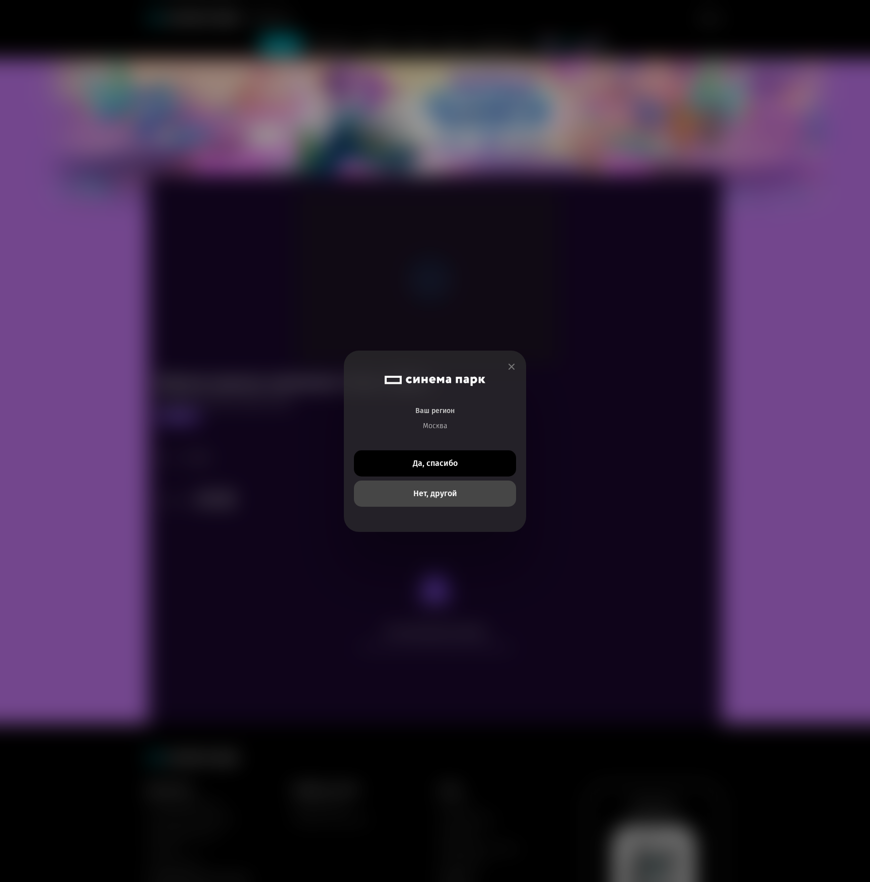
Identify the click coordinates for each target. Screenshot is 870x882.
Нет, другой (435, 493)
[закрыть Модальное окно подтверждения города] (512, 367)
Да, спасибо (435, 463)
